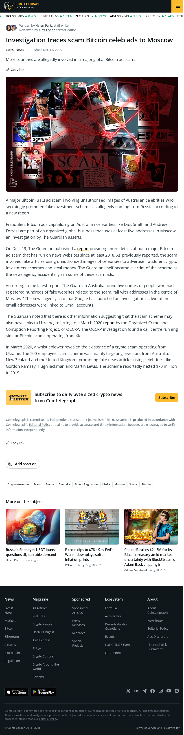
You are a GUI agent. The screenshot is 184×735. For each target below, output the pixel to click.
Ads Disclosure (158, 636)
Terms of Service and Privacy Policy (158, 728)
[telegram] (144, 692)
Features (39, 616)
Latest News (15, 50)
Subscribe (166, 397)
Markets (10, 620)
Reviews (38, 677)
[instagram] (160, 692)
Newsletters (155, 620)
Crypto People (42, 624)
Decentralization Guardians (116, 626)
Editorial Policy (39, 424)
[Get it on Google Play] (43, 691)
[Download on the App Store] (16, 691)
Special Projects (77, 643)
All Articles (40, 608)
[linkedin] (136, 692)
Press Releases (78, 622)
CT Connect (113, 653)
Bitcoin (9, 628)
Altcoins (10, 644)
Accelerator (113, 616)
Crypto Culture (43, 656)
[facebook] (152, 692)
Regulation (12, 661)
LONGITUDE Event (118, 644)
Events (109, 636)
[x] (128, 692)
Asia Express (41, 640)
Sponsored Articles (80, 610)
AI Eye (37, 648)
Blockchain (12, 653)
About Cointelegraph (157, 610)
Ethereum (11, 636)
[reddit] (177, 692)
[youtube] (168, 692)
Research (78, 633)
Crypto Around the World (46, 666)
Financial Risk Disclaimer (157, 646)
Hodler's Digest (43, 632)
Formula (111, 608)
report (83, 248)
